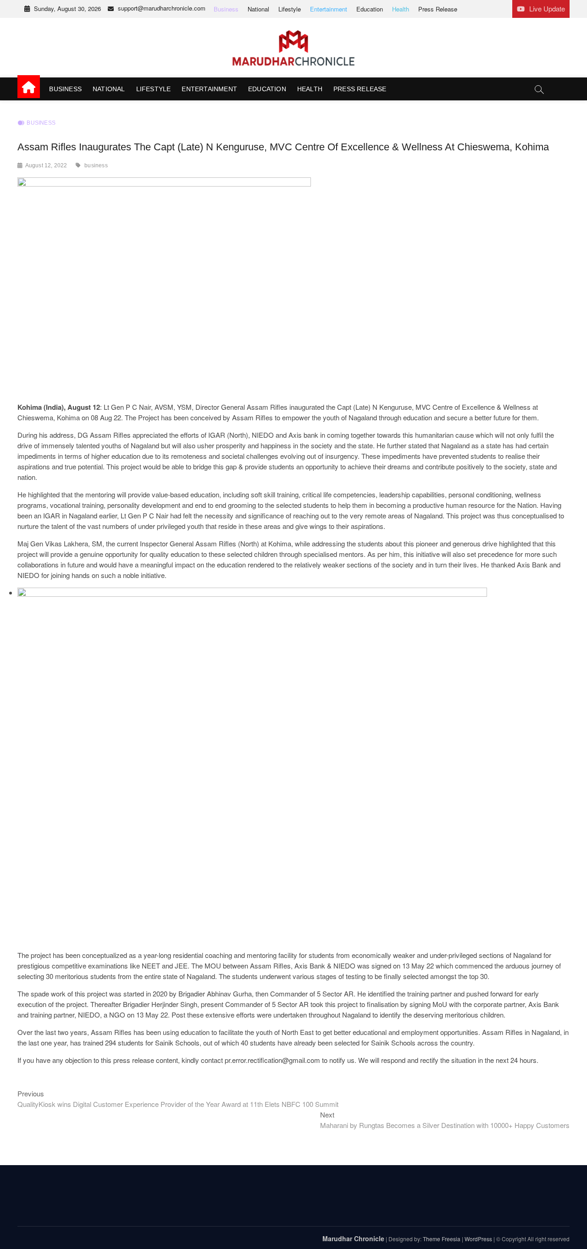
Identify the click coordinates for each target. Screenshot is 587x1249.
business (96, 165)
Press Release (437, 9)
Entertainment (328, 9)
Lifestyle (289, 9)
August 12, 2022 (46, 165)
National (258, 9)
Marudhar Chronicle (353, 1238)
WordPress (478, 1239)
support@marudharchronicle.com (161, 8)
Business (226, 9)
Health (400, 9)
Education (369, 9)
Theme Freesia (441, 1239)
